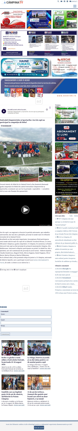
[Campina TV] (39, 2)
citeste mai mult (19, 371)
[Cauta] (58, 1)
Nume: (3, 314)
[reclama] (13, 28)
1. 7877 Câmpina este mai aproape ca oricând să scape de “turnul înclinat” (65, 222)
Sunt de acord (39, 427)
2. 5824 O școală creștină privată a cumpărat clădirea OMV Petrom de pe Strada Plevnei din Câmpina (66, 231)
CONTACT (74, 1)
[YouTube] (61, 1)
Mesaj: (3, 325)
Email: (3, 320)
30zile (76, 216)
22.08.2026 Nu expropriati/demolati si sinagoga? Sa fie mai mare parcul (66, 271)
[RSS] (67, 1)
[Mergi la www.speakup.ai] (50, 107)
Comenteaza (5, 334)
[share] (0, 307)
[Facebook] (64, 1)
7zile (71, 216)
